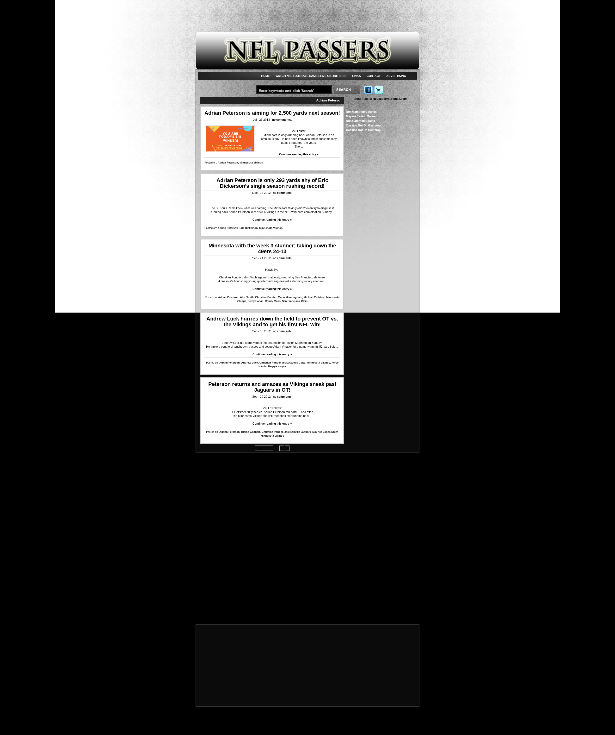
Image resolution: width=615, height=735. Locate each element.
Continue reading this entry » (299, 154)
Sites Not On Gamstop (307, 485)
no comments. (282, 119)
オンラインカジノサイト (307, 604)
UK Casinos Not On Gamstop (307, 524)
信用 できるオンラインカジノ (308, 504)
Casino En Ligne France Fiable (307, 593)
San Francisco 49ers (295, 301)
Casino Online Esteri (307, 612)
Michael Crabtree (314, 297)
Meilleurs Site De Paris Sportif (307, 570)
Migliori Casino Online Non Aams (307, 466)
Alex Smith (247, 297)
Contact (374, 76)
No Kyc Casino (307, 589)
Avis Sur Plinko (307, 574)
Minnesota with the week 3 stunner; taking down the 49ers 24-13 (272, 248)
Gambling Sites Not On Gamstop (308, 535)
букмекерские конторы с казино (307, 577)
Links (356, 76)
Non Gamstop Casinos (361, 111)
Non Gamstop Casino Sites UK (307, 489)
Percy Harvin (256, 301)
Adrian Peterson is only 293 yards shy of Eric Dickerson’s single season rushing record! (272, 183)
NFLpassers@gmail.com (380, 99)
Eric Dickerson (249, 227)
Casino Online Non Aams (307, 516)
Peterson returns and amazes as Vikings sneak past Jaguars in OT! (272, 387)
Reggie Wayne (277, 366)
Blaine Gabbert (250, 431)
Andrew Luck (249, 362)
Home (265, 76)
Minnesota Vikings (251, 162)
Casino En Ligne (307, 493)
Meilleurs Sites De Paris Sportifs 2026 (307, 581)
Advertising (396, 76)
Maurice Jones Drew (325, 431)
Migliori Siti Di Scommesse (307, 608)
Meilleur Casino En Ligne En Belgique (307, 562)
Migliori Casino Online (360, 116)
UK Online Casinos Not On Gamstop (307, 501)
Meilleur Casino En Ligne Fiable (307, 531)
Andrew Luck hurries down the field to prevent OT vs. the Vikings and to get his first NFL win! (272, 321)
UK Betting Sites (307, 470)
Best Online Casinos (307, 520)
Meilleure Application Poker (307, 616)
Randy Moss (273, 301)
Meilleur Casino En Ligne (307, 527)
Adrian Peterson (228, 162)
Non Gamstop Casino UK (307, 481)
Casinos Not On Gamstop (363, 125)
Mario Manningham (290, 297)
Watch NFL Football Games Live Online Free (311, 76)
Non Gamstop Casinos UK (308, 497)
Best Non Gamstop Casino (307, 539)
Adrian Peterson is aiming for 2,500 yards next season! (272, 113)
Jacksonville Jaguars (297, 431)
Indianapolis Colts (293, 362)
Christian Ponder (266, 297)
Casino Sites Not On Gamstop (307, 551)
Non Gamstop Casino (360, 121)
